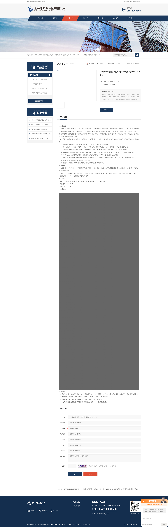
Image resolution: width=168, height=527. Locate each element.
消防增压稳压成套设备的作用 (39, 129)
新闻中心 (85, 18)
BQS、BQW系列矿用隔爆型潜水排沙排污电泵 (42, 93)
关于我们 (55, 18)
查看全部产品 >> (40, 101)
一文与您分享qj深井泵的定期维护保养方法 (41, 133)
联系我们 (138, 1)
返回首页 (126, 1)
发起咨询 (164, 524)
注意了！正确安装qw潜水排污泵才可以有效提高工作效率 (41, 124)
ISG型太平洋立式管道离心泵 (53, 55)
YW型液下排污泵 (37, 84)
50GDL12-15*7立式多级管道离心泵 (84, 55)
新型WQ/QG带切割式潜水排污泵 (41, 88)
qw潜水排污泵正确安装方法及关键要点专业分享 (41, 120)
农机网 (133, 524)
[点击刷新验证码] (82, 466)
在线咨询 (105, 109)
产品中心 (70, 18)
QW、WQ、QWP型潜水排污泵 (41, 79)
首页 (96, 63)
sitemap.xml (86, 524)
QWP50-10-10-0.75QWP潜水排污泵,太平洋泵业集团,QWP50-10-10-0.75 (86, 489)
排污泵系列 (34, 75)
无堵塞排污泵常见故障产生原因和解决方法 (41, 138)
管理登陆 (138, 524)
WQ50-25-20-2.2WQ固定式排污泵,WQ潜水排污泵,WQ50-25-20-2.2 (126, 489)
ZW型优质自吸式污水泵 (67, 55)
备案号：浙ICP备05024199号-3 (73, 524)
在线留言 (132, 1)
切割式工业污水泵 (40, 55)
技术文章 (100, 18)
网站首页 (40, 18)
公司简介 (33, 510)
